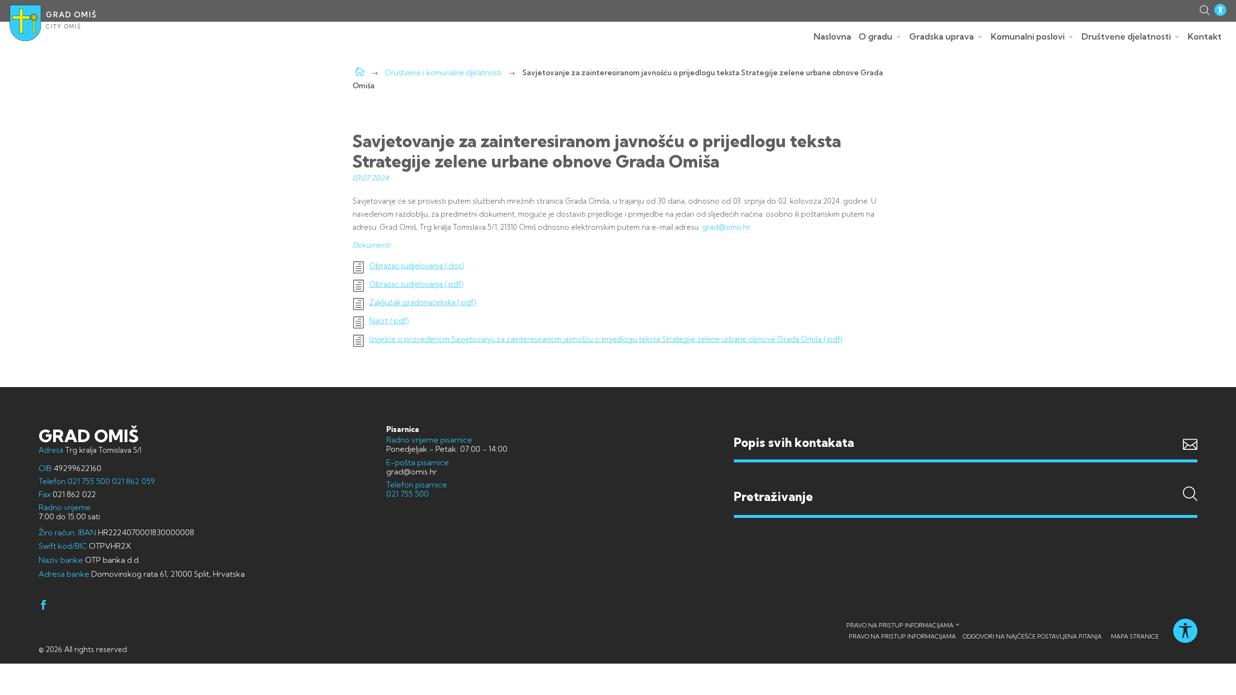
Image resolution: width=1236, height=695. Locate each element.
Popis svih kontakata (794, 442)
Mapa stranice (1135, 636)
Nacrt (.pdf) (389, 321)
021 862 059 (132, 481)
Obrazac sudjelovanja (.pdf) (416, 284)
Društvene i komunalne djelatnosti (443, 72)
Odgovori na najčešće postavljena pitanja (1032, 636)
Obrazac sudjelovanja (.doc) (416, 266)
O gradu (875, 36)
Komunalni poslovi (1028, 36)
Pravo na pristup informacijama (900, 625)
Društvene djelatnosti (1126, 36)
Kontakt (1205, 36)
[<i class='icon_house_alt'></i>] (360, 72)
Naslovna (832, 36)
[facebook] (43, 606)
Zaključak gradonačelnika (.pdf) (422, 302)
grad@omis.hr (726, 227)
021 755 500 (89, 481)
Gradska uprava (941, 36)
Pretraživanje (965, 478)
